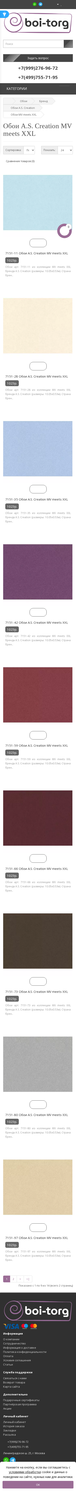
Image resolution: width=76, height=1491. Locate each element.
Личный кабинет (14, 1422)
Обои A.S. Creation (23, 108)
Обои (23, 101)
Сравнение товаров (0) (20, 161)
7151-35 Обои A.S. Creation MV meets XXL (36, 499)
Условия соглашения (17, 1360)
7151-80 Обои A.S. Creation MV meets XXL (36, 1115)
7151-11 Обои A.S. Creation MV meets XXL (36, 253)
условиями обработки (25, 1472)
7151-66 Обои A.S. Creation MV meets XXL (36, 868)
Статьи (8, 1364)
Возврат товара (14, 1382)
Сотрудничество (14, 1343)
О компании (11, 1339)
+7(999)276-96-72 (17, 1442)
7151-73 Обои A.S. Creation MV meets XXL (36, 991)
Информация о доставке (19, 1348)
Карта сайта (11, 1386)
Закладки (9, 1430)
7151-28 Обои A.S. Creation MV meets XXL (36, 376)
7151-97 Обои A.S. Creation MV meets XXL (36, 1238)
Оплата (8, 1356)
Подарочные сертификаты (21, 1400)
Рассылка (9, 1434)
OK (38, 1485)
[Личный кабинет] (56, 4)
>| (28, 1279)
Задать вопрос (38, 58)
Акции (7, 1408)
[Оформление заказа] (69, 4)
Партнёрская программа (20, 1404)
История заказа (13, 1426)
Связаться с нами (15, 1378)
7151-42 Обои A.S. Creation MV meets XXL (36, 622)
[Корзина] (65, 4)
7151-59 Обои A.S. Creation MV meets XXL (36, 745)
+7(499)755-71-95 (17, 1447)
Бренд (43, 101)
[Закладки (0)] (61, 4)
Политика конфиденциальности (24, 1352)
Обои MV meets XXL (24, 114)
